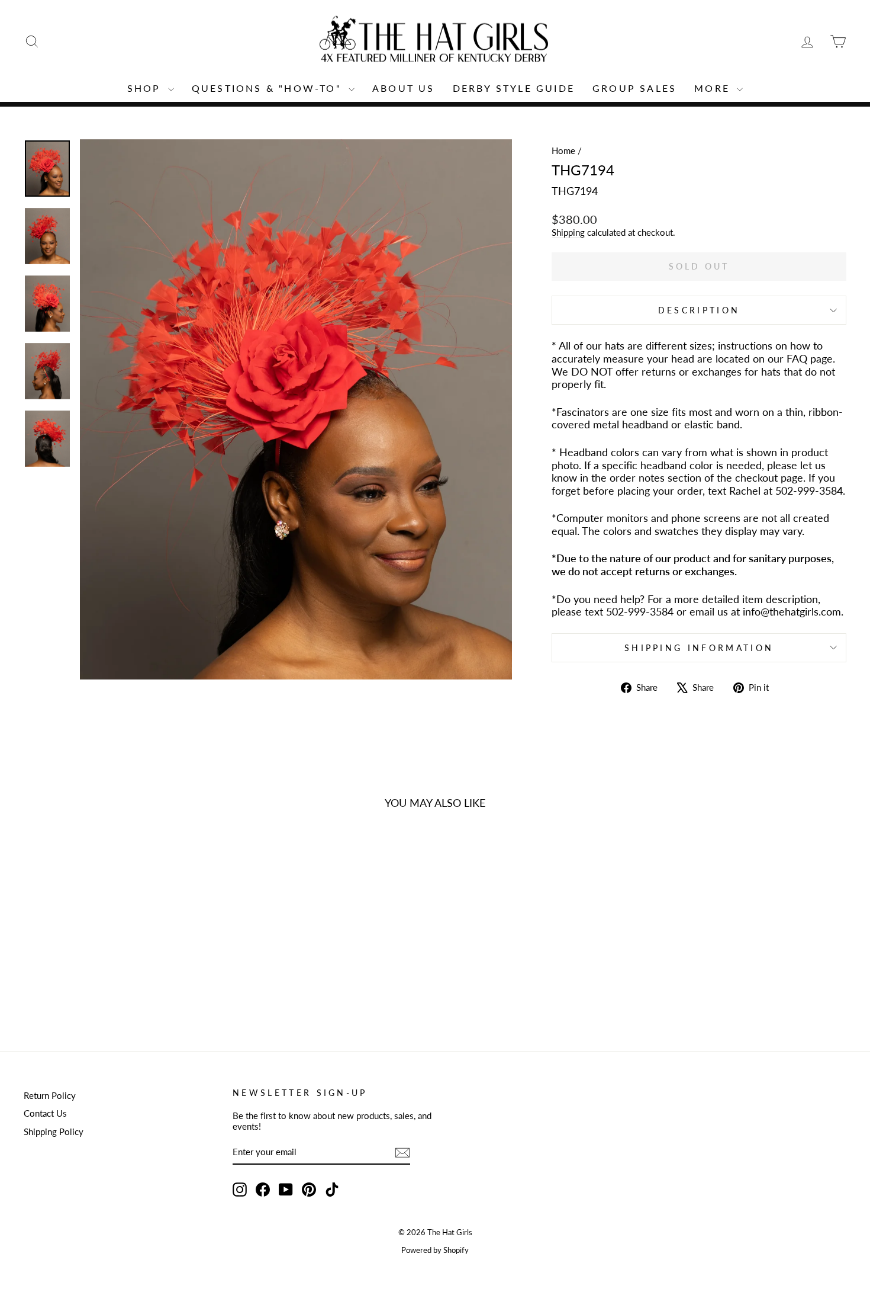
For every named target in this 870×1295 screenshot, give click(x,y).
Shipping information (699, 648)
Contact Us (45, 1113)
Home (563, 150)
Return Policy (50, 1095)
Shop (146, 88)
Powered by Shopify (435, 1250)
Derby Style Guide (514, 88)
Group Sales (634, 88)
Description (699, 310)
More (714, 88)
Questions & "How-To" (269, 88)
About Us (403, 88)
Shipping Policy (53, 1131)
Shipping (568, 232)
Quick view (121, 943)
